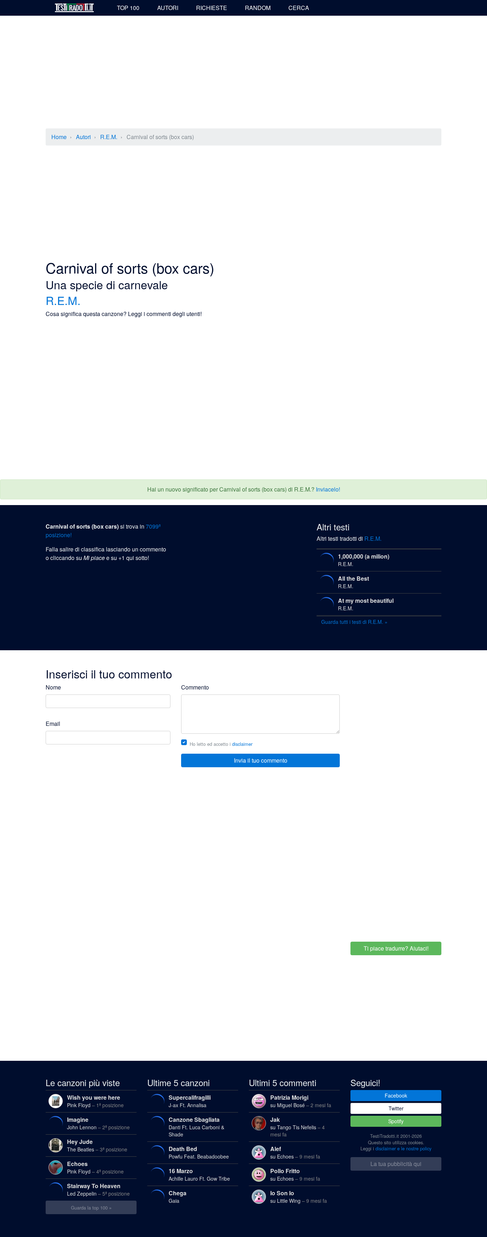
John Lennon (98, 1123)
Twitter (396, 1108)
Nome (53, 687)
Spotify (396, 1121)
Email (53, 723)
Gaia (177, 1196)
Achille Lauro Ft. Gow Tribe (199, 1174)
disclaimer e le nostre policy (403, 1148)
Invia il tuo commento (260, 760)
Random (258, 8)
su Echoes (295, 1152)
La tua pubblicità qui (395, 1164)
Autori (167, 8)
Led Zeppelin (98, 1189)
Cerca (298, 8)
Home (59, 137)
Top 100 (128, 8)
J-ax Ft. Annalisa (190, 1101)
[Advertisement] (243, 73)
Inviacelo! (328, 489)
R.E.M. (108, 137)
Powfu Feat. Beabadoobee (199, 1152)
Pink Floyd (95, 1101)
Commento (195, 687)
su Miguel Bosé (300, 1101)
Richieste (211, 8)
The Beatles (97, 1145)
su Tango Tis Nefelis (297, 1126)
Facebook (396, 1095)
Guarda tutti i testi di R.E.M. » (354, 621)
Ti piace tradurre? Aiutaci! (396, 948)
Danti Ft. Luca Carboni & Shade (196, 1126)
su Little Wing (298, 1196)
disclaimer (242, 743)
